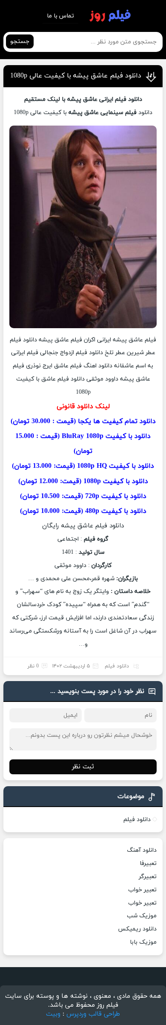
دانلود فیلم (117, 666)
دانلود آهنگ (142, 850)
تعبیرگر (148, 877)
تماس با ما (60, 16)
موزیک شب (142, 916)
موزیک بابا (143, 942)
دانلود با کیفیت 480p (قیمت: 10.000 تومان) (83, 511)
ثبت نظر (83, 766)
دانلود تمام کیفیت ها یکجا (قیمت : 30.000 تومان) (83, 421)
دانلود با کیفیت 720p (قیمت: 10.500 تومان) (83, 496)
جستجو (19, 41)
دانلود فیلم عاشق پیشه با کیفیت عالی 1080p (75, 75)
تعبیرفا (148, 863)
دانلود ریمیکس (137, 929)
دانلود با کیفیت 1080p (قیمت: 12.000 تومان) (83, 481)
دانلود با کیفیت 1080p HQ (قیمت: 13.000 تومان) (83, 466)
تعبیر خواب (142, 890)
